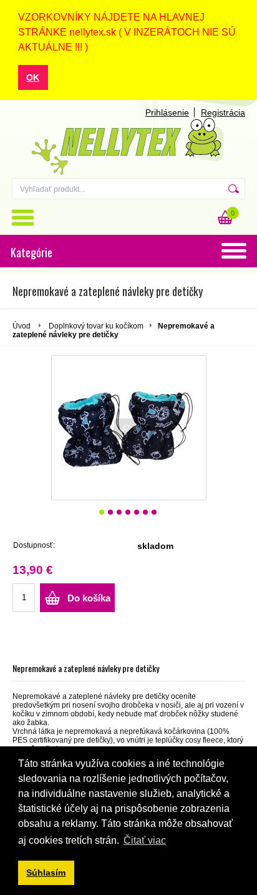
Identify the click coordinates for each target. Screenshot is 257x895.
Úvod (21, 326)
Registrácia (223, 112)
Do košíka (88, 598)
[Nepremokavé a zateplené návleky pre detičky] (128, 427)
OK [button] (32, 77)
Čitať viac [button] (145, 840)
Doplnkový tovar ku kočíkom (96, 326)
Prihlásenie (167, 112)
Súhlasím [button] (45, 873)
